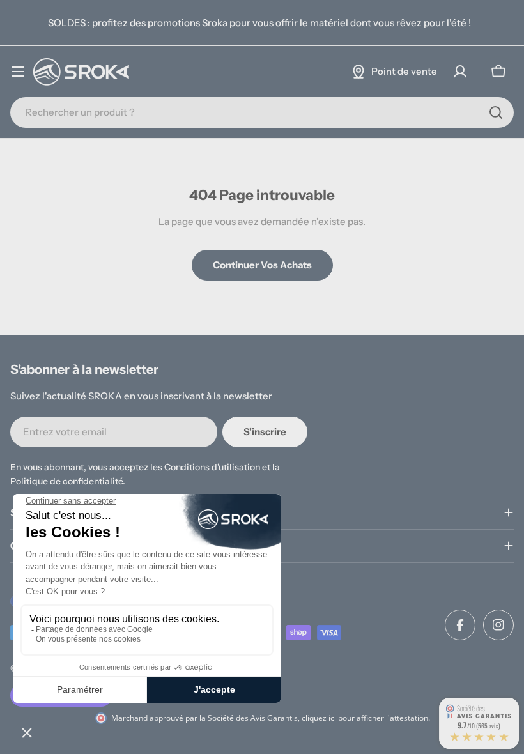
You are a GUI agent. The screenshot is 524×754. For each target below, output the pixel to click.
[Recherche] (496, 112)
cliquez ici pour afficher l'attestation (365, 717)
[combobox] (262, 112)
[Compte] (460, 71)
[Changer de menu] (18, 71)
